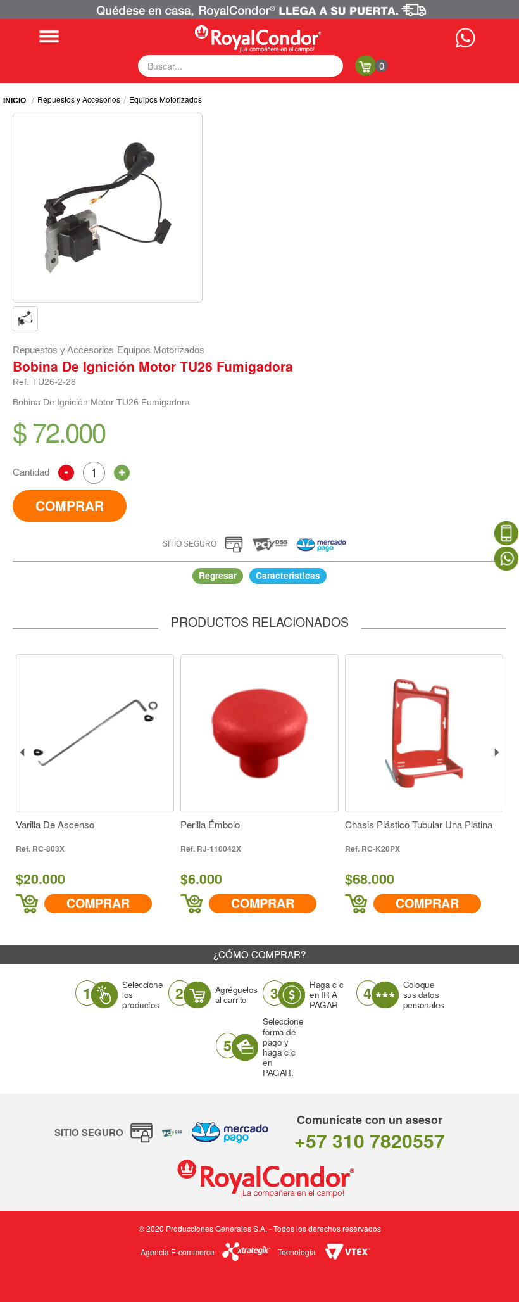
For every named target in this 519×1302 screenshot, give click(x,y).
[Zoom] (25, 318)
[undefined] (107, 207)
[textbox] (240, 66)
